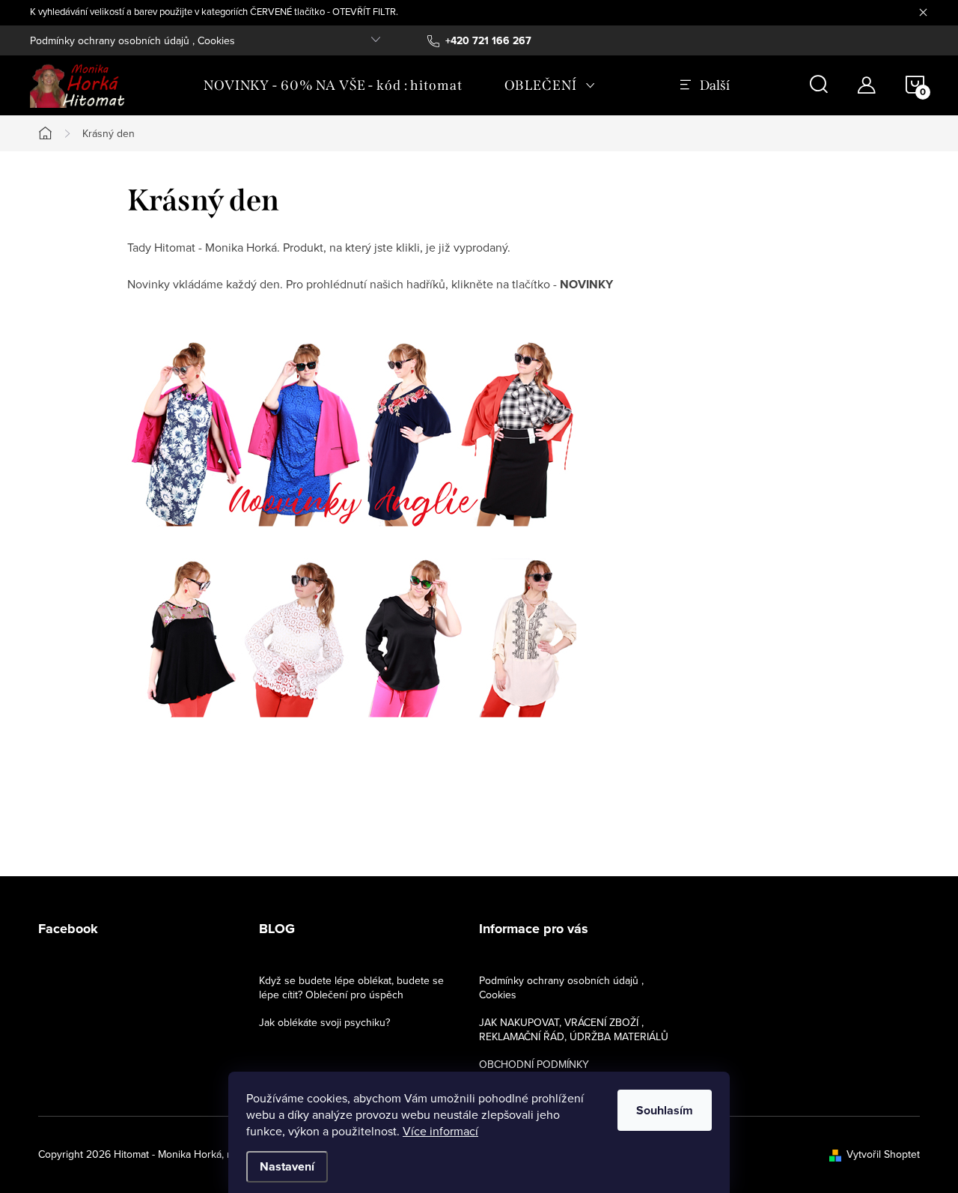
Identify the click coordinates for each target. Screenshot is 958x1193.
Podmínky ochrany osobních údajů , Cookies (132, 40)
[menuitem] (333, 85)
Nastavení (287, 1166)
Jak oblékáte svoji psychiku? (324, 1022)
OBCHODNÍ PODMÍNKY (534, 1064)
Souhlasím (664, 1110)
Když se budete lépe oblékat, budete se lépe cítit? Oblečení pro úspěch (351, 987)
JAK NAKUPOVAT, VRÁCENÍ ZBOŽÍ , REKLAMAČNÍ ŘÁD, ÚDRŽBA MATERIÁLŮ (573, 1029)
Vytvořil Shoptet (883, 1154)
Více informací (440, 1131)
